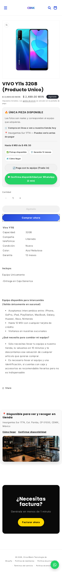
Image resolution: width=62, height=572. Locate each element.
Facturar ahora (31, 522)
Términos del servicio (23, 566)
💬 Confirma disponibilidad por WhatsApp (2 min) (31, 179)
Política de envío (43, 566)
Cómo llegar (9, 432)
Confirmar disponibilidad (32, 432)
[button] (5, 8)
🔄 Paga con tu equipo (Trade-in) (31, 168)
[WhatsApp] (55, 564)
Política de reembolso (24, 561)
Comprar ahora (31, 217)
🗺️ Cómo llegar (13, 158)
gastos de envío (29, 101)
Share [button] (8, 388)
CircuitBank (28, 557)
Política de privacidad (47, 561)
